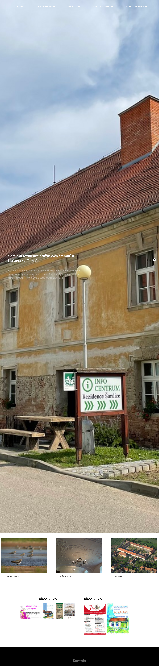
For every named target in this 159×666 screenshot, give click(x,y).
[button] (154, 259)
